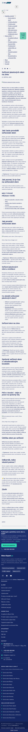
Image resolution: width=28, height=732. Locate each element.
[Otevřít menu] (16, 7)
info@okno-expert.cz (9, 655)
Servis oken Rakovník (8, 687)
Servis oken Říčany (8, 681)
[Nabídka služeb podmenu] (15, 16)
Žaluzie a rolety (5, 602)
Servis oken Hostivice (8, 693)
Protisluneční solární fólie (8, 619)
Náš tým (3, 634)
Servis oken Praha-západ (9, 705)
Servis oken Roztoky (8, 696)
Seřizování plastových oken (16, 123)
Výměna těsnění (5, 590)
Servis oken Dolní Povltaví (9, 708)
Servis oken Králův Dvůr (9, 690)
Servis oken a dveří (6, 588)
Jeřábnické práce (6, 604)
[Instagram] (2, 575)
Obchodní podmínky (20, 728)
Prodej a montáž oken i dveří (9, 596)
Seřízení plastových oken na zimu (13, 73)
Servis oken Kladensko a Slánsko (11, 711)
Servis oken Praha (7, 672)
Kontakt (3, 637)
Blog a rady (4, 631)
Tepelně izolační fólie (7, 622)
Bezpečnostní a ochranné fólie (9, 625)
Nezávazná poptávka (9, 545)
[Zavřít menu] (3, 12)
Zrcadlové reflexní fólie (7, 614)
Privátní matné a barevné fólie (9, 617)
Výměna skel (4, 593)
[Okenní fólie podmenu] (13, 36)
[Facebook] (6, 575)
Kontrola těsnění (9, 307)
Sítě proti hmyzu (5, 599)
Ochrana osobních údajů (7, 728)
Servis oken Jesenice (8, 699)
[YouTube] (10, 575)
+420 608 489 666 (9, 549)
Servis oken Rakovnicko (9, 717)
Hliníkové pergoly (6, 607)
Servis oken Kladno (8, 675)
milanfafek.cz (15, 725)
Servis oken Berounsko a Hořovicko (12, 714)
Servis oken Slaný (7, 684)
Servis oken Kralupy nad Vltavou (11, 678)
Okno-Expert (7, 556)
